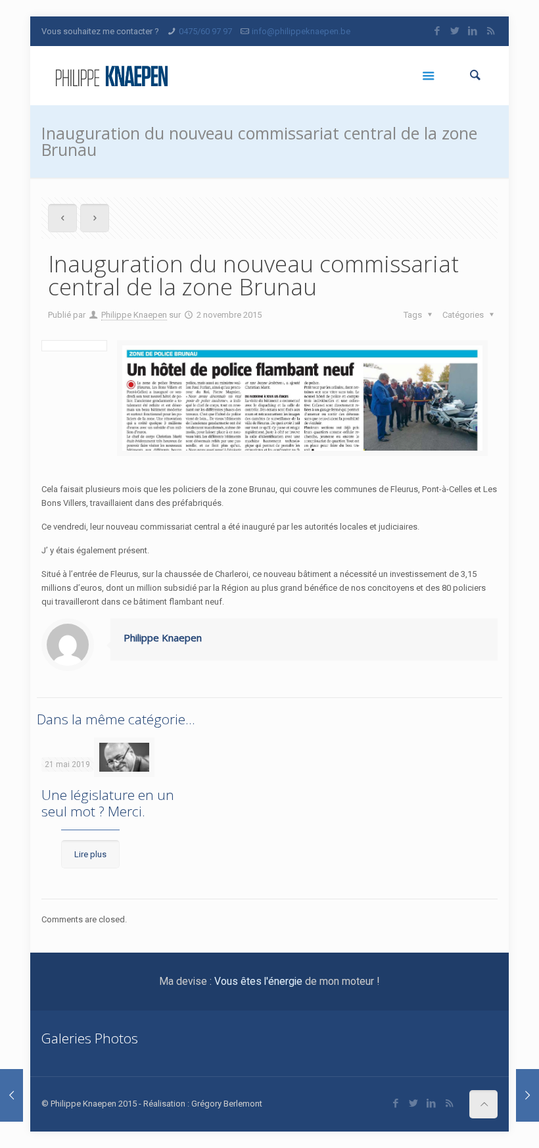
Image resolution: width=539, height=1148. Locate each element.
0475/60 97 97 (205, 31)
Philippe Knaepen (134, 315)
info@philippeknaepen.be (301, 31)
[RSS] (491, 31)
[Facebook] (437, 31)
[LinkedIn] (473, 31)
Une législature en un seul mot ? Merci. (107, 803)
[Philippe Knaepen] (111, 75)
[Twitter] (455, 31)
